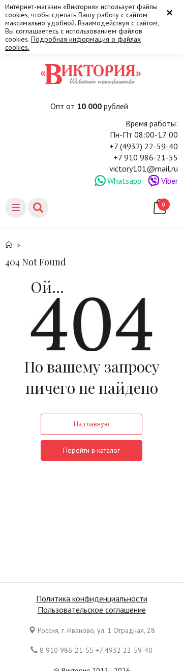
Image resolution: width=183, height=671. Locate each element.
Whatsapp (124, 181)
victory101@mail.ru (143, 168)
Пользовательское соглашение (92, 610)
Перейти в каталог (91, 450)
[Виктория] (91, 74)
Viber (169, 181)
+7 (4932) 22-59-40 (143, 146)
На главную (91, 423)
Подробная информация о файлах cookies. (73, 43)
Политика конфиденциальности (91, 598)
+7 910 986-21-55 (145, 157)
